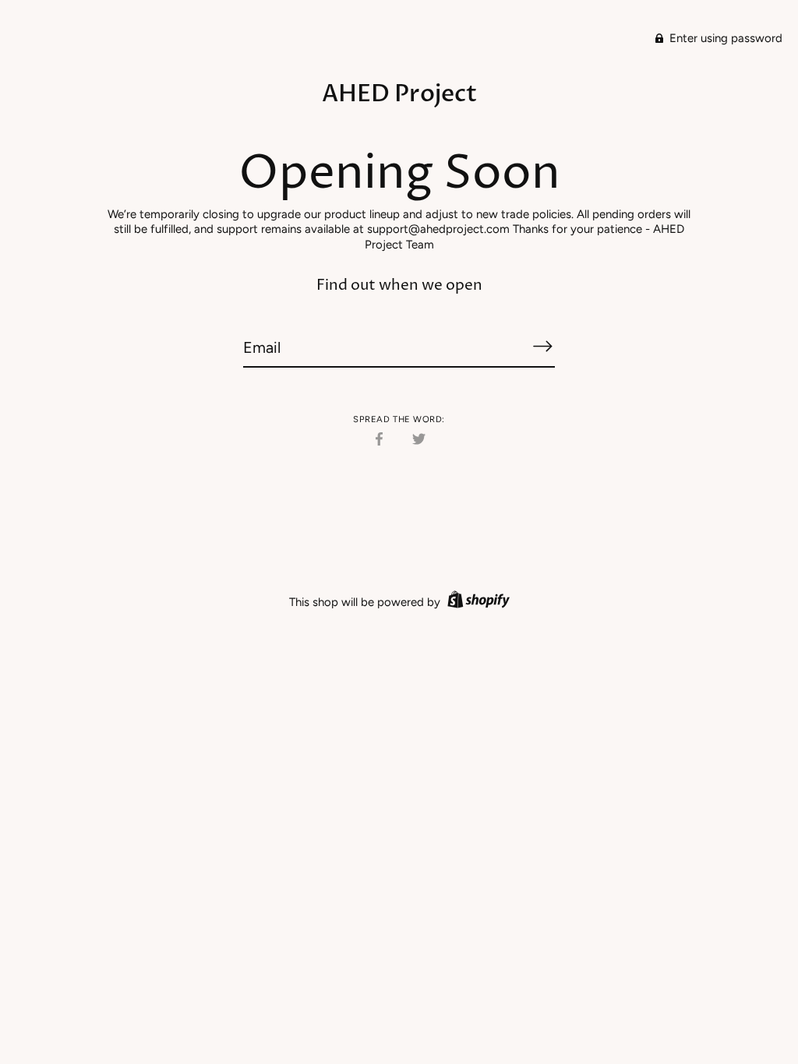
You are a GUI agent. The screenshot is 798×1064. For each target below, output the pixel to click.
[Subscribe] (542, 346)
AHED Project (399, 94)
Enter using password (724, 38)
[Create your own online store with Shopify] (476, 602)
